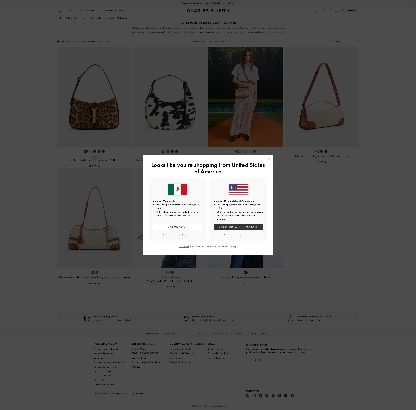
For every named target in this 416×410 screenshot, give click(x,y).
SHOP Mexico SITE (177, 226)
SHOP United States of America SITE (238, 226)
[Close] (269, 159)
